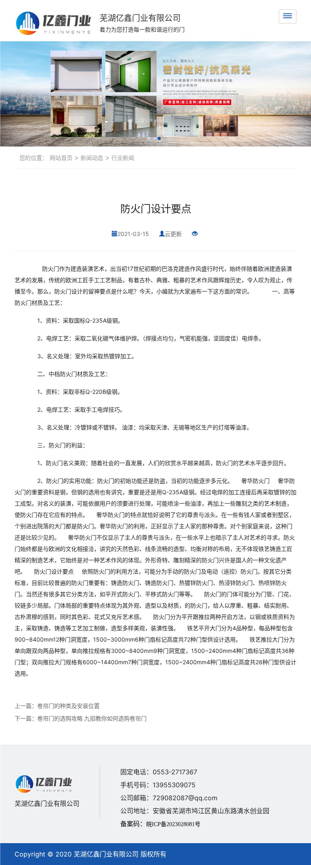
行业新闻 (122, 157)
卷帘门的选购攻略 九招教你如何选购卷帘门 (92, 718)
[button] (151, 138)
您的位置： (33, 157)
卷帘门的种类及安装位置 (68, 705)
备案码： (160, 824)
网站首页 (61, 157)
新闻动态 (91, 157)
